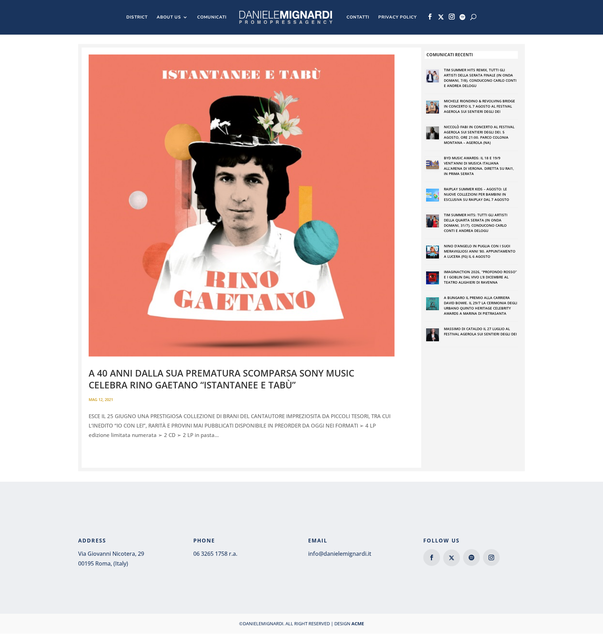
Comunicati (211, 17)
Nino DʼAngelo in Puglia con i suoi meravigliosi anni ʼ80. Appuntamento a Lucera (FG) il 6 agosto (479, 251)
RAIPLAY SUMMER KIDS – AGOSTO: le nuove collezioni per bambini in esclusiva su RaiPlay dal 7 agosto (476, 194)
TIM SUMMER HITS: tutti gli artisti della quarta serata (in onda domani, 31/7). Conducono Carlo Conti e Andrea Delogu (475, 222)
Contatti (358, 17)
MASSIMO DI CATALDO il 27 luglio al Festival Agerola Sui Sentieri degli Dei (480, 331)
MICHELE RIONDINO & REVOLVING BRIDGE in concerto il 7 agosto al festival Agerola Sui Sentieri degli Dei (479, 106)
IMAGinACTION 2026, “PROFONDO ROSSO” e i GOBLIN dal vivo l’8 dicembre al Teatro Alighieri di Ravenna (480, 277)
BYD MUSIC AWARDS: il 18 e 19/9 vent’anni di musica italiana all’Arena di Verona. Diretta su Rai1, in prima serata (479, 165)
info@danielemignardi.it (339, 554)
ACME (357, 623)
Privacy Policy (397, 17)
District (137, 17)
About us (169, 17)
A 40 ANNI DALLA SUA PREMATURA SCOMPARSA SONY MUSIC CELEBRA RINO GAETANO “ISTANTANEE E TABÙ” (221, 379)
